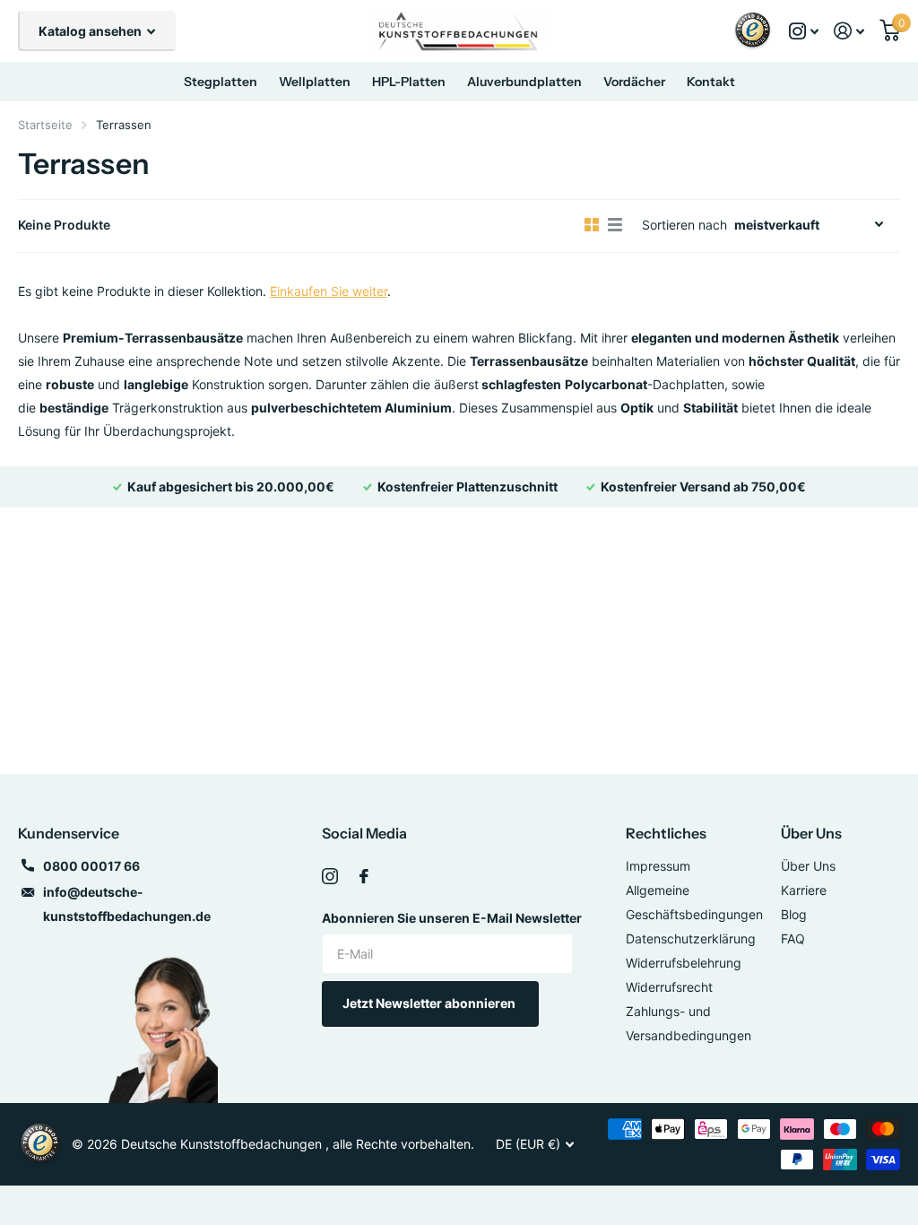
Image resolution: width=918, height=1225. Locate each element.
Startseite (45, 124)
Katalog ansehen (91, 31)
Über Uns (811, 833)
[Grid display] (592, 225)
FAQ (793, 938)
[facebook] (363, 876)
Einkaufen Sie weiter (328, 291)
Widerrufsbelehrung (683, 962)
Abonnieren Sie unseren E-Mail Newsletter (452, 917)
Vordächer (634, 82)
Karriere (804, 890)
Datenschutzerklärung (691, 938)
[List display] (615, 225)
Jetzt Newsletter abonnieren (430, 1003)
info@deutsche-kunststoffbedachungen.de (127, 904)
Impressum (658, 865)
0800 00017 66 (91, 865)
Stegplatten (220, 82)
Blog (794, 914)
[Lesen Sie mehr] (804, 31)
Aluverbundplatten (524, 82)
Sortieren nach (684, 224)
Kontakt (711, 82)
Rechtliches (666, 833)
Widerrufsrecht (669, 987)
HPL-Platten (409, 82)
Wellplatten (315, 82)
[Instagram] (330, 876)
